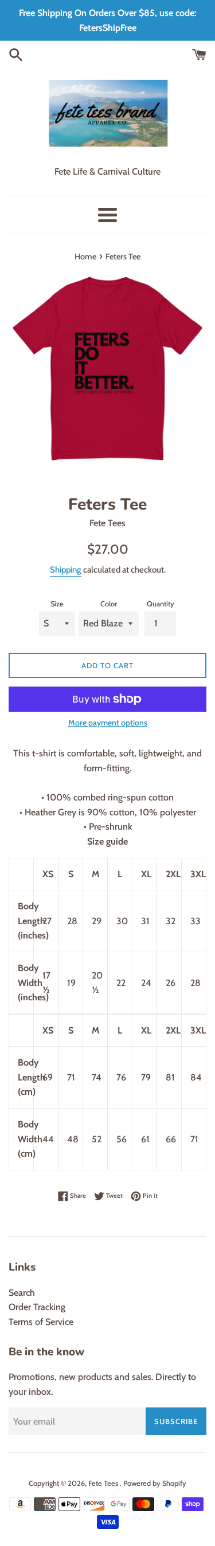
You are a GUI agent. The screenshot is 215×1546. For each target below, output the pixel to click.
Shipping (65, 570)
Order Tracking (37, 1307)
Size (57, 604)
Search (22, 1292)
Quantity (160, 604)
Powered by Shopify (154, 1483)
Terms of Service (41, 1321)
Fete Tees (104, 1483)
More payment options (107, 722)
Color (108, 604)
